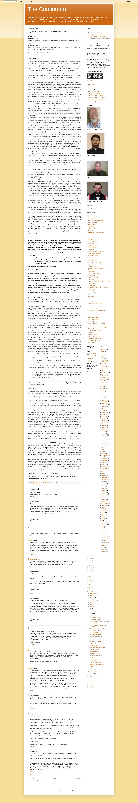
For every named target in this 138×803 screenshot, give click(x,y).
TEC (102, 535)
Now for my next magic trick (97, 664)
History (103, 431)
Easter (103, 410)
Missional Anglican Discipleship (96, 251)
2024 (90, 563)
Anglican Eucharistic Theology (96, 222)
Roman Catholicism (104, 508)
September (93, 600)
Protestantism (104, 503)
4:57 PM (32, 523)
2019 (90, 574)
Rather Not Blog (92, 266)
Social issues (104, 528)
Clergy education (105, 397)
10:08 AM (32, 623)
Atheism (103, 382)
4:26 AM (32, 535)
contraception (104, 406)
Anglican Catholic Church (94, 91)
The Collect (104, 537)
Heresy (103, 429)
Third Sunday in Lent (95, 617)
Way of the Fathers (93, 293)
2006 (90, 685)
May (91, 608)
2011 (90, 591)
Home (54, 778)
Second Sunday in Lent (96, 634)
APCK (103, 370)
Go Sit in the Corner (93, 245)
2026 (90, 558)
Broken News (93, 669)
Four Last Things (105, 422)
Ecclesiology (104, 412)
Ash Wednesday (94, 658)
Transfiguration (92, 289)
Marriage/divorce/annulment (105, 456)
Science (103, 518)
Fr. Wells (32, 540)
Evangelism (104, 420)
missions (103, 464)
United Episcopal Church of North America (99, 101)
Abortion (103, 349)
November (92, 595)
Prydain (90, 264)
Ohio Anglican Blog (93, 255)
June (91, 606)
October (92, 597)
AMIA (102, 357)
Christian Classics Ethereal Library (97, 323)
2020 (90, 571)
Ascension (104, 377)
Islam (102, 447)
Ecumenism (104, 414)
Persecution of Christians (105, 489)
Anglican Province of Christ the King (97, 97)
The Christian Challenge (94, 340)
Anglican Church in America (95, 93)
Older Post (78, 778)
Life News (90, 332)
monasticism (104, 466)
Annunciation (104, 366)
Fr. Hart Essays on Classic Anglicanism (98, 36)
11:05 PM (32, 690)
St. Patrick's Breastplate (96, 641)
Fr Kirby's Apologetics (93, 329)
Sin (102, 526)
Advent (103, 355)
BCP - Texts (91, 321)
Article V (59, 473)
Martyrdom (104, 458)
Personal (103, 492)
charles (32, 628)
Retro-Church (91, 271)
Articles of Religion (36, 484)
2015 (90, 582)
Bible (102, 386)
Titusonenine (91, 285)
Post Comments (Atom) (40, 781)
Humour (103, 442)
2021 (90, 569)
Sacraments (104, 510)
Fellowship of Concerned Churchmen (97, 325)
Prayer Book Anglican (93, 261)
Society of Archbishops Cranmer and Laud (99, 281)
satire (102, 514)
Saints (103, 512)
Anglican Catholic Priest (94, 218)
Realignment (104, 505)
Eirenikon (90, 238)
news (102, 473)
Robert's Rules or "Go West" (95, 303)
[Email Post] (56, 482)
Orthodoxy (104, 477)
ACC (102, 351)
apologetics (104, 372)
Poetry (103, 496)
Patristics (103, 483)
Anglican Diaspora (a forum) (95, 220)
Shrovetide (104, 524)
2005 (90, 687)
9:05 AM (32, 709)
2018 (90, 576)
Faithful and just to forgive (96, 615)
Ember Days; (104, 416)
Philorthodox (91, 259)
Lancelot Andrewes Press (94, 330)
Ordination (104, 475)
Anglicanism (104, 363)
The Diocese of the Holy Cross (96, 99)
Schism (103, 516)
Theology (103, 538)
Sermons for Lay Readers (94, 338)
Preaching (104, 499)
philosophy (104, 494)
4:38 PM (32, 496)
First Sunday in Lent (95, 645)
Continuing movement (104, 404)
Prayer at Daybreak (93, 334)
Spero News (91, 283)
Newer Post (31, 778)
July (91, 604)
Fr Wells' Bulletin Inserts (96, 619)
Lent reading (93, 643)
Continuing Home (92, 234)
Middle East (104, 460)
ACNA (103, 353)
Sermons (103, 522)
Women (103, 551)
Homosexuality (105, 436)
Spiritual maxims (105, 529)
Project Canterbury (93, 336)
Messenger (91, 249)
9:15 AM (32, 566)
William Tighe (33, 559)
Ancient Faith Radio (93, 317)
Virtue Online (91, 291)
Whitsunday (104, 549)
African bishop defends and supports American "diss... (99, 629)
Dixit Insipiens (91, 236)
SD (102, 520)
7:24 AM (32, 554)
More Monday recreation (96, 632)
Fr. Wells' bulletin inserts (96, 662)
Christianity (104, 395)
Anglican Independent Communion (104, 360)
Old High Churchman (93, 257)
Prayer (103, 497)
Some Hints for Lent (95, 653)
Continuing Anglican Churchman (96, 232)
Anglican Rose (92, 224)
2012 (90, 589)
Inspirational (104, 445)
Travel (103, 540)
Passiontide (104, 481)
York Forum (91, 294)
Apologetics (91, 208)
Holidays (103, 433)
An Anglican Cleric (93, 215)
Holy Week (104, 435)
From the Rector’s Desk (96, 639)
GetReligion (91, 243)
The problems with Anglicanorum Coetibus (99, 38)
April (91, 611)
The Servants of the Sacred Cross (96, 310)
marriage (103, 453)
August (92, 602)
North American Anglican (94, 253)
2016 (90, 580)
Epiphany (103, 418)
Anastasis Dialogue (93, 216)
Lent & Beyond (92, 247)
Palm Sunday (104, 479)
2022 (90, 567)
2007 (90, 683)
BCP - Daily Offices (93, 319)
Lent (102, 449)
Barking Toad (91, 228)
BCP (102, 384)
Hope (102, 440)
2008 (90, 681)
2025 (90, 560)
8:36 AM (32, 771)
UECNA (103, 546)
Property (103, 501)
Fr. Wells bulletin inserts (96, 655)
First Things (91, 239)
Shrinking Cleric (92, 279)
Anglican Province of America (95, 95)
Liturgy (103, 451)
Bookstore (89, 80)
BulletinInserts (105, 391)
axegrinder (91, 226)
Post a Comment (34, 775)
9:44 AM (32, 593)
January (92, 673)
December (92, 593)
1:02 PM (32, 746)
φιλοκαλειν (91, 296)
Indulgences (104, 444)
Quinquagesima (94, 660)
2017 (90, 578)
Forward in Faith (92, 241)
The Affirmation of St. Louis (95, 33)
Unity (102, 548)
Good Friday (104, 427)
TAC (102, 533)
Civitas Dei (91, 230)
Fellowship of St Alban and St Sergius (97, 327)
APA (102, 368)
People (103, 487)
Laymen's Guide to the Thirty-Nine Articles (98, 35)
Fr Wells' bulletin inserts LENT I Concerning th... (97, 648)
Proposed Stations (94, 651)
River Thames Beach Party (95, 273)
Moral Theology (105, 468)
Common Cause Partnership (105, 401)
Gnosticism (104, 425)
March (91, 613)
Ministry (103, 462)
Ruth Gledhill (91, 275)
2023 (90, 565)
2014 (90, 585)
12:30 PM (32, 645)
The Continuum (47, 9)
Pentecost (104, 485)
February (92, 671)
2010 (90, 676)
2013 (90, 587)
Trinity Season (105, 542)
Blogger (76, 791)
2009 (90, 678)
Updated (92, 666)
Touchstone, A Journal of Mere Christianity (99, 287)
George (32, 650)
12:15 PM (32, 663)
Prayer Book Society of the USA (96, 263)
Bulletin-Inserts (105, 388)
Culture (103, 408)
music (102, 471)
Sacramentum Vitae (93, 277)
